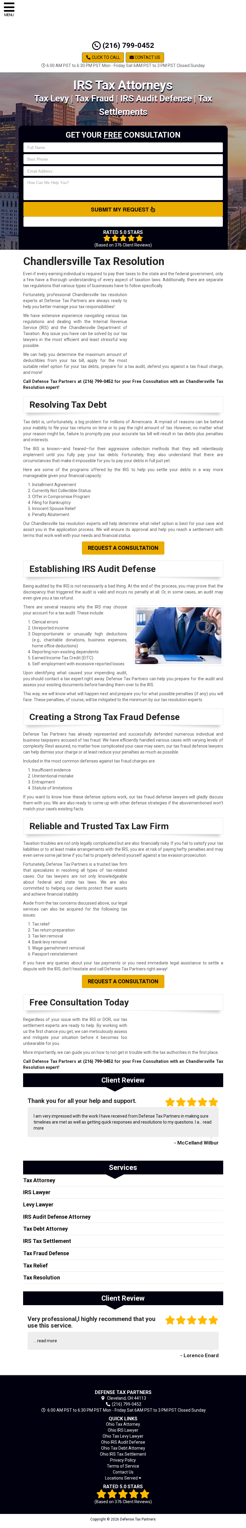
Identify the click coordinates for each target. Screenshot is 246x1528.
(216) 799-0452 (127, 45)
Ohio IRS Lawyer (123, 1430)
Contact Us (147, 57)
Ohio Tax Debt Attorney (123, 1448)
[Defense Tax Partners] (123, 1384)
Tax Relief (35, 1265)
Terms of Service (123, 1466)
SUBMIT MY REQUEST (120, 209)
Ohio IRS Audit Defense (123, 1442)
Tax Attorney (39, 1180)
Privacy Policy (123, 1460)
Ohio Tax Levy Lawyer (123, 1436)
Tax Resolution (41, 1277)
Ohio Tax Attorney (123, 1424)
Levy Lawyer (38, 1204)
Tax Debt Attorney (45, 1229)
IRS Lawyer (36, 1192)
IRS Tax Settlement (47, 1241)
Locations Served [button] (122, 1478)
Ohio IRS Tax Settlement (123, 1454)
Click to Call (105, 57)
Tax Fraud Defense (46, 1253)
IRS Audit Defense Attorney (57, 1217)
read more (47, 1340)
